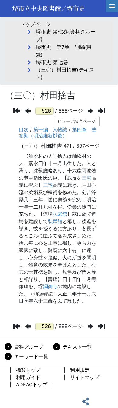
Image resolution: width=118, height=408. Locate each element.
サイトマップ (84, 377)
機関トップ (28, 370)
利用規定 (80, 370)
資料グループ (28, 347)
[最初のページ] (16, 110)
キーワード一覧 (31, 356)
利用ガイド (28, 377)
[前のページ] (28, 111)
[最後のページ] (101, 110)
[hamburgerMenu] (112, 6)
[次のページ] (90, 111)
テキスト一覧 (77, 347)
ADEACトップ (31, 384)
